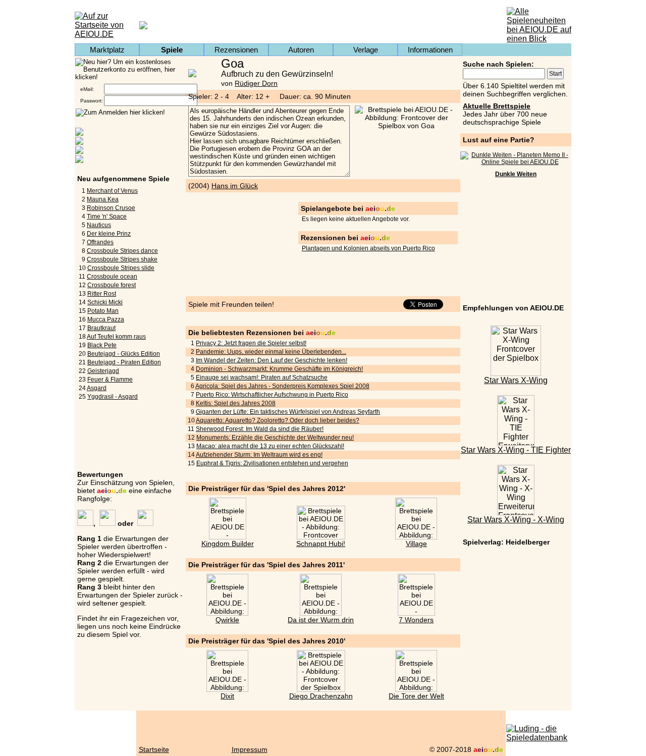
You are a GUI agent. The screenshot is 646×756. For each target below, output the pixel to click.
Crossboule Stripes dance (122, 250)
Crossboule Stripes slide (120, 268)
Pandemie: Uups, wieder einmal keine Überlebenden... (271, 351)
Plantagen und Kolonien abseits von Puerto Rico (368, 248)
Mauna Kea (103, 199)
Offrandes (100, 242)
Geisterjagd (103, 370)
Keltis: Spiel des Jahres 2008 (236, 403)
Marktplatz (107, 49)
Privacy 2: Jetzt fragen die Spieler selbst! (251, 343)
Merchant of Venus (112, 190)
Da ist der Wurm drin (321, 620)
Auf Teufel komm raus (116, 336)
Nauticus (99, 225)
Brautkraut (101, 328)
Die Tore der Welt (416, 696)
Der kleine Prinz (109, 233)
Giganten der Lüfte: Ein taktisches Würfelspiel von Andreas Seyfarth (288, 411)
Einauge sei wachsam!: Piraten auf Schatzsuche (262, 377)
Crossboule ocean (112, 276)
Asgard (96, 388)
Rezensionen (236, 49)
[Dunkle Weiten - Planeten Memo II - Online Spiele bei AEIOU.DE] (515, 162)
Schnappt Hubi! (320, 543)
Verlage (365, 49)
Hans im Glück (234, 186)
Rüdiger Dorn (256, 83)
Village (416, 543)
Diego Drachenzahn (321, 696)
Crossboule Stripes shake (122, 259)
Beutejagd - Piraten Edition (124, 362)
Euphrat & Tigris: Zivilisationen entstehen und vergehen (272, 463)
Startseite (154, 749)
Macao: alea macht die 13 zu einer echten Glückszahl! (270, 446)
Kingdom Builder (227, 543)
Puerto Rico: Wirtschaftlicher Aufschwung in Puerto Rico (272, 394)
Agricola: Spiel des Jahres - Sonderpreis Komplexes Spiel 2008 (282, 386)
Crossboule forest (111, 285)
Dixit (227, 696)
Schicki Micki (105, 302)
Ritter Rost (101, 293)
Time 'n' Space (107, 216)
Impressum (249, 749)
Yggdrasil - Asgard (112, 396)
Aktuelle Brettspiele (496, 106)
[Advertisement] (515, 242)
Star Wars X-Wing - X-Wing (515, 519)
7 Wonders (416, 620)
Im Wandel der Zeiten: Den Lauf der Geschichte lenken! (271, 360)
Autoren (301, 49)
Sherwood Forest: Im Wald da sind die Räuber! (260, 429)
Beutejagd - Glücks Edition (123, 353)
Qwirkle (227, 620)
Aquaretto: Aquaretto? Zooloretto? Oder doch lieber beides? (277, 420)
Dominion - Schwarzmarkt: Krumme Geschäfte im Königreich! (279, 368)
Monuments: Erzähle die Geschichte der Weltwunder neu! (275, 437)
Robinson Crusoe (111, 207)
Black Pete (102, 345)
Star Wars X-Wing (516, 380)
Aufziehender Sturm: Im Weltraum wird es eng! (259, 454)
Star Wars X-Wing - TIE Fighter (516, 450)
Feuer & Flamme (110, 379)
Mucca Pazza (105, 319)
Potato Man (103, 310)
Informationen (430, 49)
